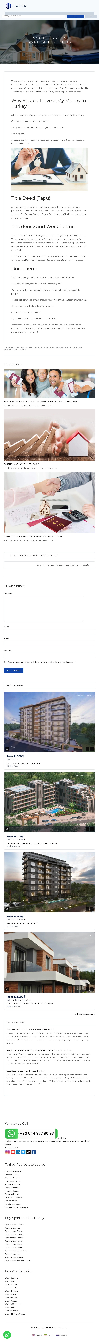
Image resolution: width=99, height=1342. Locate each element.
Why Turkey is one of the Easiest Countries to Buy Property (63, 565)
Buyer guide (47, 46)
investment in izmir (32, 347)
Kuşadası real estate (13, 1204)
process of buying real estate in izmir (69, 347)
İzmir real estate (11, 1174)
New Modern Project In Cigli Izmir (22, 923)
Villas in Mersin (11, 1297)
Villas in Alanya (11, 1284)
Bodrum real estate (12, 1184)
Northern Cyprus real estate (16, 1207)
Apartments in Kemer (13, 1241)
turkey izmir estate (10, 349)
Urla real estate (11, 1201)
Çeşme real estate (12, 1194)
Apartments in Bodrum (14, 1238)
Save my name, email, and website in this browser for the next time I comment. (42, 662)
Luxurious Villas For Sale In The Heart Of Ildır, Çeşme (30, 1003)
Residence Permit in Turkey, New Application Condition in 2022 (40, 401)
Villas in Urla (10, 1307)
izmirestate (53, 347)
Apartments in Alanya (13, 1231)
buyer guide (10, 347)
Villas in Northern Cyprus (15, 1314)
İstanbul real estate (13, 1171)
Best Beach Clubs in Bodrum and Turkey (26, 1071)
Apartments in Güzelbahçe (15, 1251)
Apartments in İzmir (13, 1228)
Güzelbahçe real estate (14, 1197)
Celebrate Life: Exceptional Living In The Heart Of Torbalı (32, 843)
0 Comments (59, 46)
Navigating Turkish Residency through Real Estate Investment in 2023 (39, 1050)
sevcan (39, 46)
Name (6, 626)
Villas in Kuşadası (11, 1310)
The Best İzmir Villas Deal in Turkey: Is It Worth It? (30, 1030)
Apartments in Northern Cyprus (18, 1260)
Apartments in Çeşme (13, 1247)
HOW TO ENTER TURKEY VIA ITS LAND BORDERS (33, 555)
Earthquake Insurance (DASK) (21, 464)
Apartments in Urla (12, 1254)
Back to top (63, 1328)
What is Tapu (22, 349)
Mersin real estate (12, 1191)
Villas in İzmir (10, 1281)
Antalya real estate (12, 1181)
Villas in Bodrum (11, 1291)
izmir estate (44, 347)
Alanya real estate (12, 1178)
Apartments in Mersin (13, 1244)
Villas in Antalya (11, 1288)
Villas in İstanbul (11, 1278)
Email (6, 638)
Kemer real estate (12, 1187)
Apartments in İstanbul (14, 1224)
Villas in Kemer (11, 1294)
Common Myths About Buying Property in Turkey (33, 536)
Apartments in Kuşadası (14, 1257)
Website (7, 650)
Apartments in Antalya (14, 1234)
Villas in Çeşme (11, 1301)
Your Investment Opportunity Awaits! (23, 763)
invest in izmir (20, 347)
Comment (8, 593)
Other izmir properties (85, 1014)
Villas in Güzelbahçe (13, 1304)
